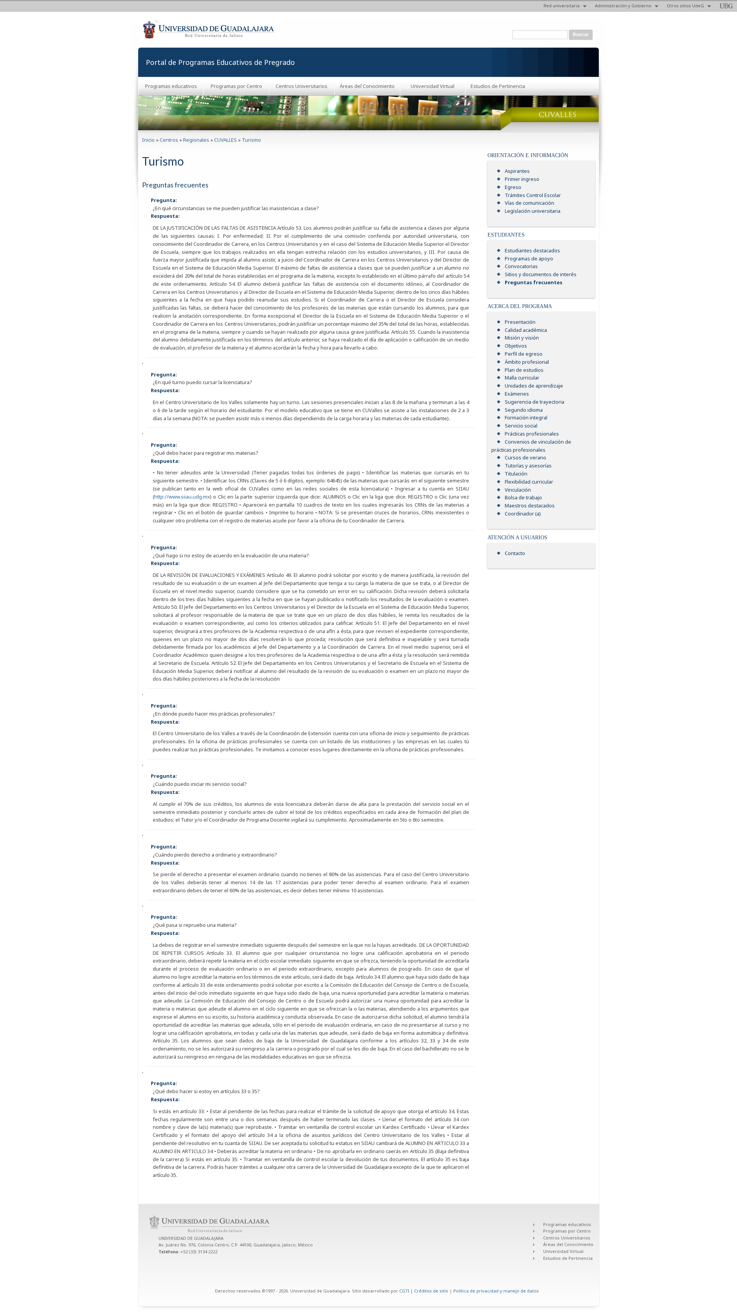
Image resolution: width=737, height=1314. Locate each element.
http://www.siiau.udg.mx (182, 496)
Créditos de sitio (431, 1291)
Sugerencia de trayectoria (534, 401)
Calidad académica (526, 329)
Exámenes (517, 393)
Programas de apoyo (529, 258)
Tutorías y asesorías (528, 465)
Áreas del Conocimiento (367, 86)
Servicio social (521, 425)
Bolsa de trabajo (523, 497)
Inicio (148, 139)
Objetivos (516, 345)
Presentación (520, 321)
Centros (169, 139)
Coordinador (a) (523, 513)
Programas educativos (171, 86)
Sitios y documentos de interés (541, 274)
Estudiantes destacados (532, 250)
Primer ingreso (522, 179)
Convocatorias (521, 266)
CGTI (404, 1291)
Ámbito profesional (527, 361)
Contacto (515, 553)
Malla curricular (522, 377)
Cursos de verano (525, 457)
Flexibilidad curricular (529, 481)
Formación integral (526, 417)
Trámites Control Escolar (533, 195)
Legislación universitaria (532, 210)
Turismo (251, 139)
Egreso (513, 187)
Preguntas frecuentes (533, 282)
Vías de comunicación (529, 202)
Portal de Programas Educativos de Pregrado (220, 62)
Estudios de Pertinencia (498, 86)
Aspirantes (517, 170)
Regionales (196, 139)
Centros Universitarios (301, 86)
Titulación (516, 473)
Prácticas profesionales (532, 433)
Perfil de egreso (523, 353)
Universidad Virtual (432, 86)
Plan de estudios (524, 369)
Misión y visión (522, 337)
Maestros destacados (530, 505)
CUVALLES (225, 139)
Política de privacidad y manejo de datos (496, 1291)
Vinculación (518, 489)
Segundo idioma (524, 409)
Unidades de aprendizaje (534, 385)
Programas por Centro (236, 86)
